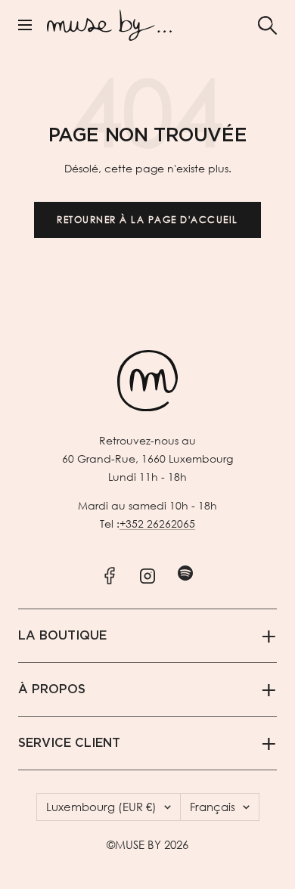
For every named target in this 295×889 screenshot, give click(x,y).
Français (212, 806)
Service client (69, 743)
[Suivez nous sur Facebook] (110, 572)
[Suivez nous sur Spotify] (185, 572)
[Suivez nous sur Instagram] (148, 572)
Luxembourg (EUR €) (101, 806)
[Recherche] (267, 25)
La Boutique (62, 636)
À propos (51, 689)
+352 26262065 (157, 523)
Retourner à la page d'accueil (147, 219)
